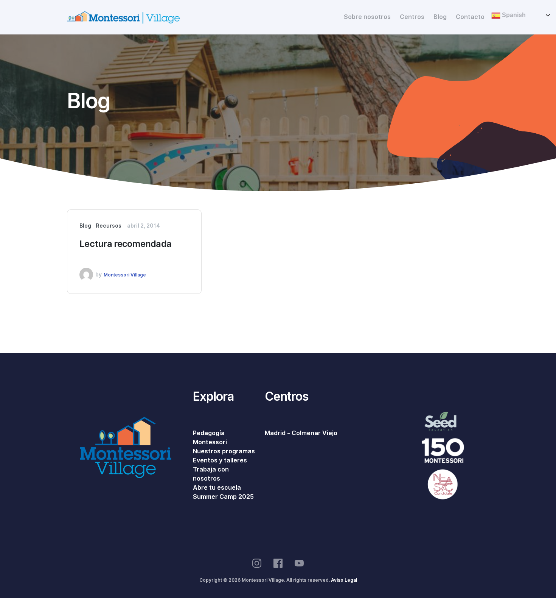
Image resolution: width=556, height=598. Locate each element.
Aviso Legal (344, 580)
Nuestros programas (224, 451)
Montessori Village (125, 275)
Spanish (513, 15)
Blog (440, 16)
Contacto (470, 16)
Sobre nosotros (367, 16)
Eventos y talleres (220, 460)
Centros (412, 16)
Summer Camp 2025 (223, 496)
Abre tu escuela (217, 487)
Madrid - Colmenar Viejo (301, 433)
